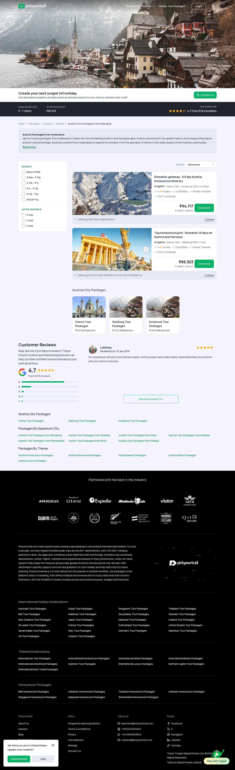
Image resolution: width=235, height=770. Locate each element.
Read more (29, 147)
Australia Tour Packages (32, 608)
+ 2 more (209, 275)
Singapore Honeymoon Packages (37, 697)
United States (19, 759)
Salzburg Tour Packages (82, 420)
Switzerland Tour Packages (134, 625)
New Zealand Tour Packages (34, 619)
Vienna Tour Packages (31, 420)
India (43, 759)
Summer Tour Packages (82, 663)
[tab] (109, 268)
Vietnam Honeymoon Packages (187, 691)
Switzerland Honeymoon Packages (138, 697)
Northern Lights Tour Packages (186, 663)
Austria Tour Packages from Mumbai (189, 435)
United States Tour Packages (185, 625)
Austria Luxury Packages (32, 460)
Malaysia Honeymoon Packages (86, 697)
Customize (204, 207)
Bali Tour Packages (29, 614)
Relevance (194, 164)
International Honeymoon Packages (88, 658)
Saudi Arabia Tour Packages (34, 630)
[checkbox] (23, 172)
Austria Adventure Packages (84, 455)
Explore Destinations (139, 6)
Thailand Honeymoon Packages (137, 691)
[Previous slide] (78, 249)
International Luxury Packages (136, 663)
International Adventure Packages (37, 663)
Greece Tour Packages (81, 636)
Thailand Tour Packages (182, 608)
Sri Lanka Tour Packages (32, 625)
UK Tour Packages (28, 636)
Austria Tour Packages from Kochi (87, 440)
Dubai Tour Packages (80, 608)
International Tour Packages (34, 658)
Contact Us (207, 95)
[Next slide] (146, 249)
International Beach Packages (186, 658)
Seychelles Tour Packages (134, 614)
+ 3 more (209, 219)
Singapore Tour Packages (133, 608)
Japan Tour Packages (80, 619)
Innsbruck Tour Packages (133, 420)
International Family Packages (135, 658)
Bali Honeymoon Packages (33, 691)
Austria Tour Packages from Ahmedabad (41, 440)
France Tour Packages (81, 625)
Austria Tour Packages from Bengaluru (40, 435)
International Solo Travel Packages (38, 669)
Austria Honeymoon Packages (35, 455)
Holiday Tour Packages (172, 6)
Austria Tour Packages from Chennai (89, 435)
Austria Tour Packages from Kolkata (139, 440)
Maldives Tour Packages (82, 614)
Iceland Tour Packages (182, 619)
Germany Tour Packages (133, 630)
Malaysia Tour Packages (132, 619)
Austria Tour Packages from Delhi (137, 435)
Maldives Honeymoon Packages (86, 691)
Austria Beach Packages (132, 455)
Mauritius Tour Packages (183, 630)
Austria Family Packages (182, 455)
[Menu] (213, 6)
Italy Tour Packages (79, 630)
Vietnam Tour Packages (182, 614)
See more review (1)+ (151, 399)
